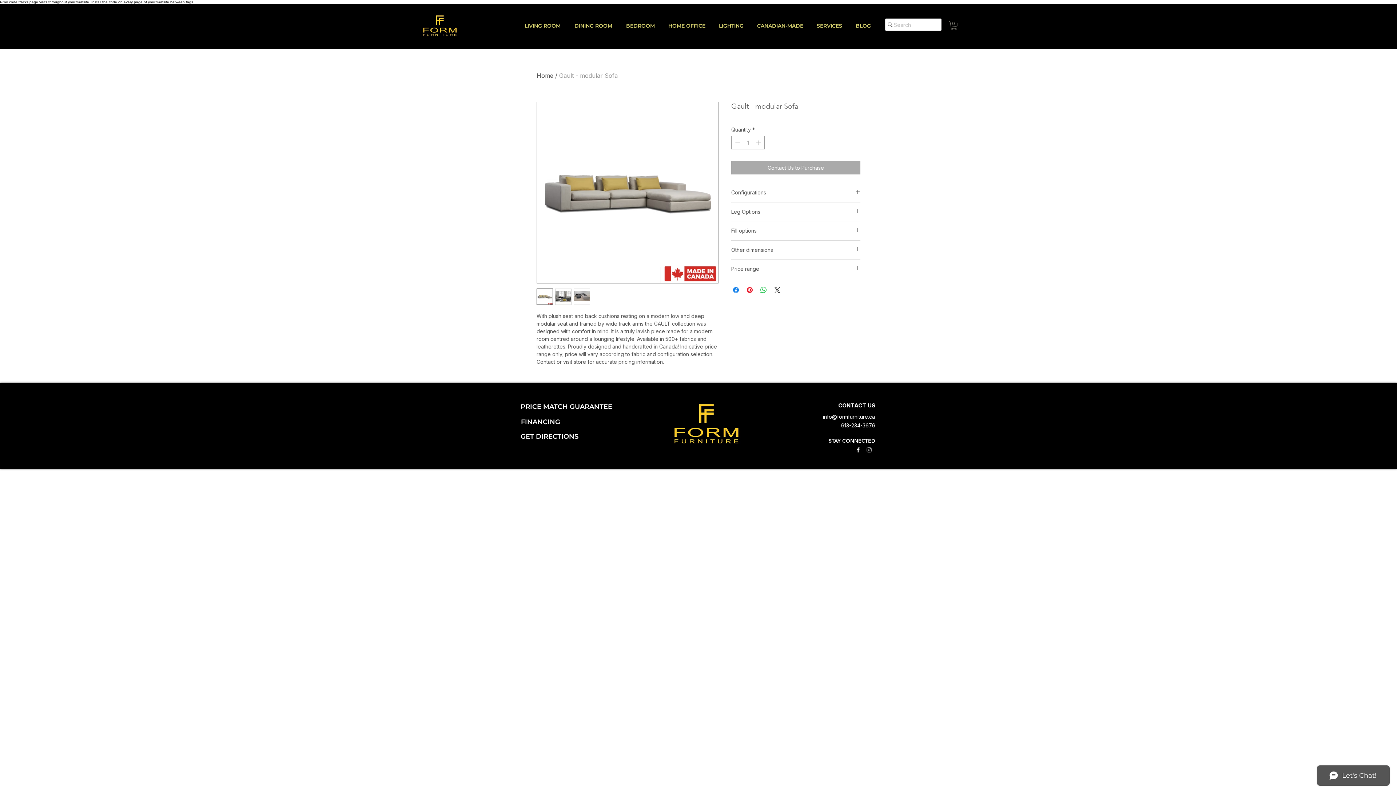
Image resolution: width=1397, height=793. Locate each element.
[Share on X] (777, 290)
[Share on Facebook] (736, 290)
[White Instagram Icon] (869, 450)
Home (545, 75)
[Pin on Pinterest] (749, 290)
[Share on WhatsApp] (763, 290)
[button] (832, 25)
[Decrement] (736, 142)
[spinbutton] (748, 142)
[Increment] (759, 142)
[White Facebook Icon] (858, 450)
